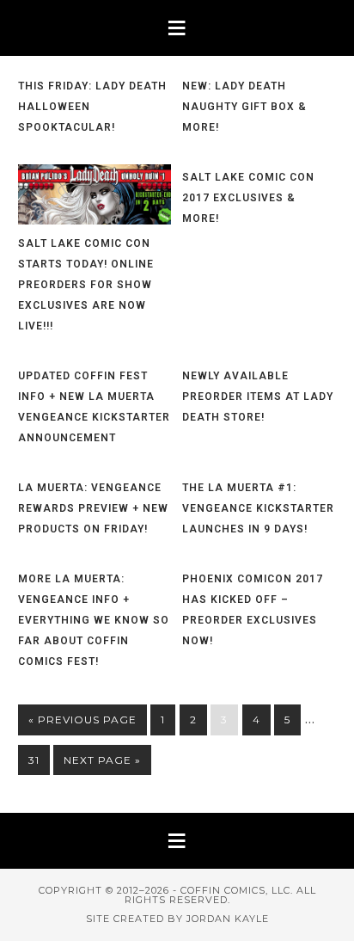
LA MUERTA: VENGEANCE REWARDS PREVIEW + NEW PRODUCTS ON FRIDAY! (93, 508)
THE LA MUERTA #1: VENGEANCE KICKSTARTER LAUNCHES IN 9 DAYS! (258, 508)
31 (34, 759)
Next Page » (102, 759)
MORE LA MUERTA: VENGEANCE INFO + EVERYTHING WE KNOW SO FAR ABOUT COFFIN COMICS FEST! (93, 620)
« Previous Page (82, 719)
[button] (177, 28)
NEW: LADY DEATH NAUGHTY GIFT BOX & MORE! (244, 106)
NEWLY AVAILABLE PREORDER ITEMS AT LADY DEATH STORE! (257, 396)
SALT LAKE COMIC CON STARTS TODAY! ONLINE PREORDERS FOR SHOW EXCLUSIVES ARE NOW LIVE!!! (86, 284)
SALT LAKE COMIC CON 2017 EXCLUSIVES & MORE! (248, 197)
